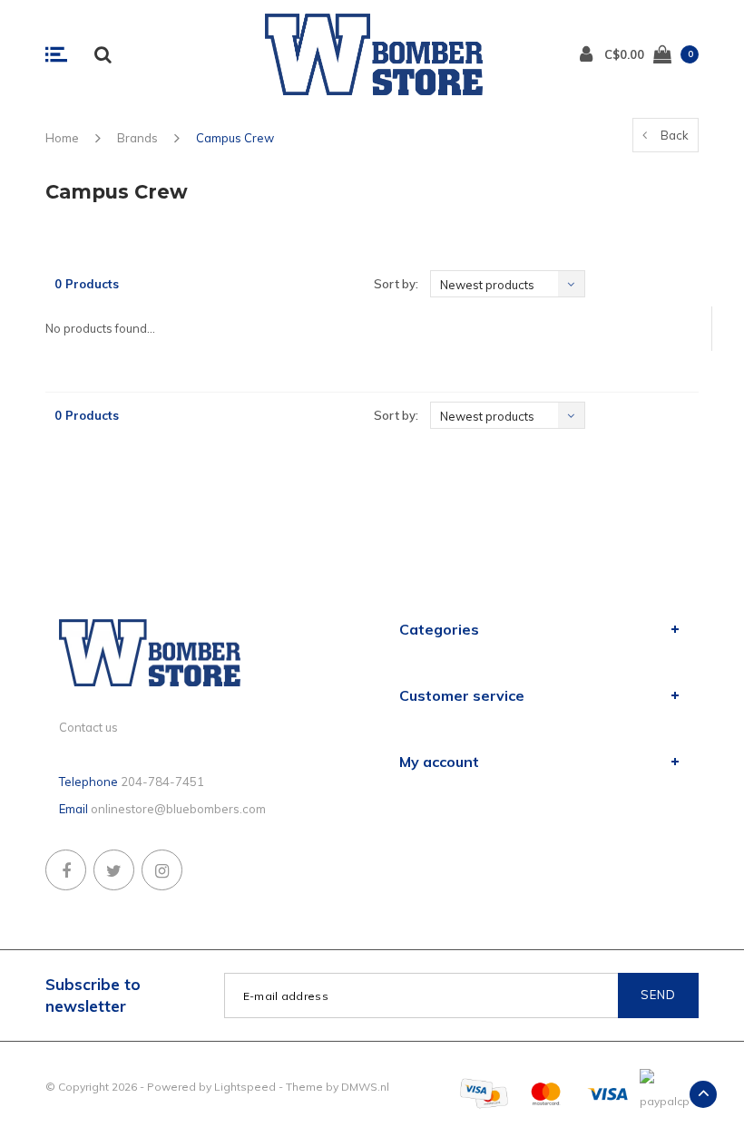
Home (62, 138)
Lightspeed (245, 1086)
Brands (137, 138)
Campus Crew (235, 138)
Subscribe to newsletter (93, 995)
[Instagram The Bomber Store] (162, 870)
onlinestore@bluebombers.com (178, 808)
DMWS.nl (365, 1086)
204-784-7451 (162, 781)
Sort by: (396, 284)
